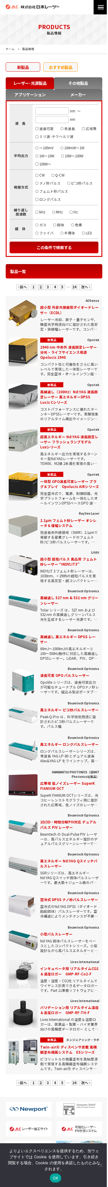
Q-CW (59, 175)
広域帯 (91, 128)
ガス (42, 224)
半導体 (69, 233)
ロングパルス (50, 199)
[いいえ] (101, 1165)
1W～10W (46, 155)
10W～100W (74, 155)
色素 (78, 224)
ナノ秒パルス (49, 183)
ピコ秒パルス (82, 183)
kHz (42, 212)
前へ (23, 286)
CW (41, 175)
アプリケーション (30, 94)
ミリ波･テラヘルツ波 (56, 136)
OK (55, 1178)
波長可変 (46, 128)
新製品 (23, 67)
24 (74, 286)
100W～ (45, 164)
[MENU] (101, 7)
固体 (60, 224)
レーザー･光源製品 (29, 83)
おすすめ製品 (60, 67)
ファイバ (46, 233)
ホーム (10, 49)
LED (89, 233)
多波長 (69, 128)
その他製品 (78, 83)
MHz (59, 212)
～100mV (46, 147)
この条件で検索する (54, 247)
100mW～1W (74, 147)
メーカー (78, 94)
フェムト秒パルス (53, 191)
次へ (84, 286)
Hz (75, 212)
